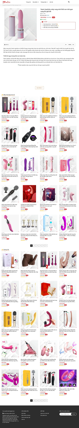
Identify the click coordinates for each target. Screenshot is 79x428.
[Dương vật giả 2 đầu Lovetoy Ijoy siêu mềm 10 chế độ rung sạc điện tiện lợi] (68, 260)
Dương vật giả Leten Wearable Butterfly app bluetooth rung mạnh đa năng (67, 361)
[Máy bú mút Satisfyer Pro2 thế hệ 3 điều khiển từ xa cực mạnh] (48, 193)
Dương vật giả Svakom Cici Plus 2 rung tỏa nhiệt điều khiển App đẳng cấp (10, 302)
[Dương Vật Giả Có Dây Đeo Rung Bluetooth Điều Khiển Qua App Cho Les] (10, 348)
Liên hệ (23, 419)
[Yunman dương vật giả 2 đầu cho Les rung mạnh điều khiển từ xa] (48, 319)
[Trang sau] (46, 245)
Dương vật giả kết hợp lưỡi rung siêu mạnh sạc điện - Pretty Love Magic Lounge (67, 235)
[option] (20, 24)
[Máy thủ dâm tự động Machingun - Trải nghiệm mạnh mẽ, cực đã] (29, 348)
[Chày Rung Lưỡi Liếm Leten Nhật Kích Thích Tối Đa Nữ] (10, 223)
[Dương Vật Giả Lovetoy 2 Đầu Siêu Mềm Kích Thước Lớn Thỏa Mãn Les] (68, 319)
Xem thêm (39, 87)
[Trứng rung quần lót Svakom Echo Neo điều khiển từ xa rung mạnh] (29, 319)
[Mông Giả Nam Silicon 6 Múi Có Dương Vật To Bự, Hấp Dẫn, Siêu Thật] (29, 260)
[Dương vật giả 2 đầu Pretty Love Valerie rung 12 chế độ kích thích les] (10, 378)
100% (69, 44)
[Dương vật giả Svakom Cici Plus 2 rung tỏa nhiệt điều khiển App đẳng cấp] (10, 289)
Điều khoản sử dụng (25, 415)
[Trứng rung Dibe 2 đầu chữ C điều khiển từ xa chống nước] (68, 378)
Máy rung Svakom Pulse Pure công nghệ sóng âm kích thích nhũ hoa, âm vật (10, 176)
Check (73, 414)
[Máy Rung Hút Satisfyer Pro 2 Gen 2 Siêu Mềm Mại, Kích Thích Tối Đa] (68, 134)
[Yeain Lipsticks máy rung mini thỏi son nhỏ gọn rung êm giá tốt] (20, 24)
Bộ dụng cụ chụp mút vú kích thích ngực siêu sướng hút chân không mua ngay (29, 235)
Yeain (48, 15)
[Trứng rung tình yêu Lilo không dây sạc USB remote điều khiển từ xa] (48, 348)
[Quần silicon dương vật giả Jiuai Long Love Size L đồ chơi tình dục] (48, 289)
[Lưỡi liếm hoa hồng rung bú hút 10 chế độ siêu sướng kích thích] (29, 193)
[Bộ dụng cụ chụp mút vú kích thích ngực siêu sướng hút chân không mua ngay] (29, 223)
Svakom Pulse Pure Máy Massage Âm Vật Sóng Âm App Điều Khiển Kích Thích (28, 117)
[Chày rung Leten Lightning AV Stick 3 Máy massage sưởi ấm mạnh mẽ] (48, 105)
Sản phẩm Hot (43, 415)
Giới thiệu (23, 413)
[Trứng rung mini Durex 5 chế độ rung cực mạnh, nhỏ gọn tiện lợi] (29, 164)
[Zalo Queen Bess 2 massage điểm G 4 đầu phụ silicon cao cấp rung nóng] (10, 105)
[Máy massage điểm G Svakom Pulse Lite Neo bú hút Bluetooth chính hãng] (68, 193)
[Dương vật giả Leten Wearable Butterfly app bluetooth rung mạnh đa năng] (68, 348)
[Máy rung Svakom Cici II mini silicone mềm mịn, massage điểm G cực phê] (48, 134)
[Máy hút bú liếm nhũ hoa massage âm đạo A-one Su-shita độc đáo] (10, 134)
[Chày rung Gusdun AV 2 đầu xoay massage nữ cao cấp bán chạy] (10, 193)
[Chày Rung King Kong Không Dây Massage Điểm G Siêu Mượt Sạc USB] (29, 134)
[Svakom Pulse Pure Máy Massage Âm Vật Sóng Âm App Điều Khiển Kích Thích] (29, 105)
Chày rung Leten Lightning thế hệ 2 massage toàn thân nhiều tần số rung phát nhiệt (67, 117)
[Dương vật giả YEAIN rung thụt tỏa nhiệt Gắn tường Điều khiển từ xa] (10, 260)
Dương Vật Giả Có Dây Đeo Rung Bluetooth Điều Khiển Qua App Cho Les (10, 361)
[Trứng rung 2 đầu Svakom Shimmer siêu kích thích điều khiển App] (29, 289)
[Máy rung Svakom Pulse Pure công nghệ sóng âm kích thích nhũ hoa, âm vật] (10, 164)
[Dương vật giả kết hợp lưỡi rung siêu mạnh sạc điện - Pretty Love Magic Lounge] (68, 223)
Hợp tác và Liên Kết (44, 413)
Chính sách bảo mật (25, 417)
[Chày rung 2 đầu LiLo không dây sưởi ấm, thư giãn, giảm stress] (48, 164)
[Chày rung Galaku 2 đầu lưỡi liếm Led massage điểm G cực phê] (48, 223)
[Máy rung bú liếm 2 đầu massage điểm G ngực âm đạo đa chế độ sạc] (68, 164)
